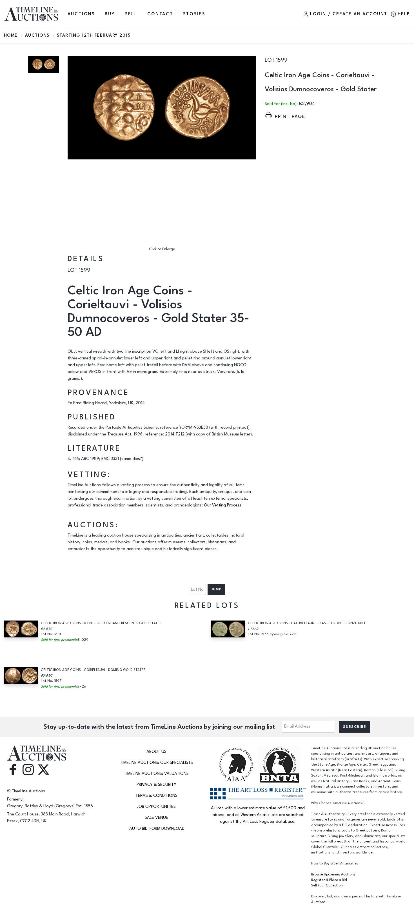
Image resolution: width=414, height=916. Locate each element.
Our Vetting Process (222, 505)
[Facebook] (12, 769)
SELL (131, 14)
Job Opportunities (156, 806)
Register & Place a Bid (329, 880)
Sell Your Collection (327, 885)
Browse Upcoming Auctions (333, 874)
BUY (110, 14)
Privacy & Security (156, 784)
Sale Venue (156, 817)
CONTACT (160, 14)
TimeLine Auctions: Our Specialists (156, 762)
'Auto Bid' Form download (156, 828)
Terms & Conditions (156, 795)
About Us (156, 751)
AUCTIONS (81, 14)
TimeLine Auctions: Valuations (156, 773)
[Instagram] (28, 769)
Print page (290, 116)
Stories (194, 14)
